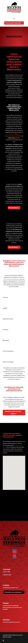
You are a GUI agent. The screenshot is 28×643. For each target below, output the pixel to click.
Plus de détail (13, 208)
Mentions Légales (7, 637)
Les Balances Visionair (16, 635)
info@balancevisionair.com (10, 587)
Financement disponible (13, 23)
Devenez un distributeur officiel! (13, 413)
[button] (18, 466)
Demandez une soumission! (13, 592)
